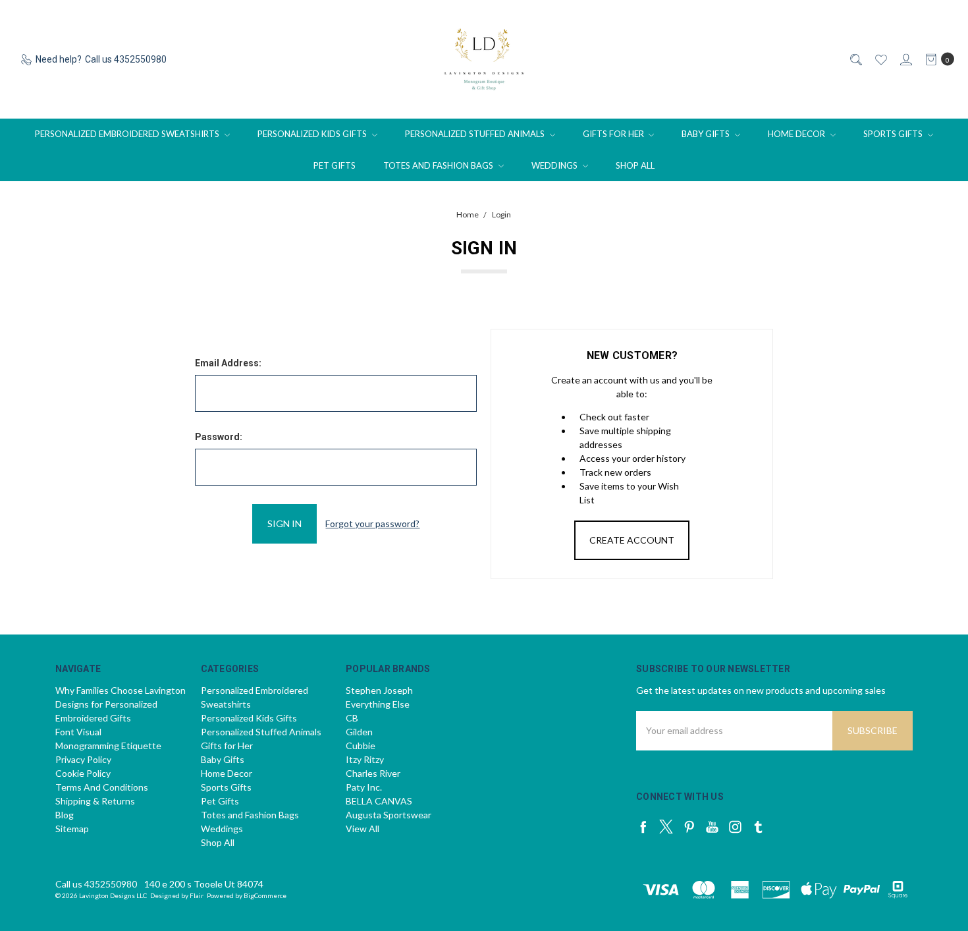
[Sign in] (905, 59)
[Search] (855, 59)
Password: (218, 437)
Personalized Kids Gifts (313, 133)
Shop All (635, 165)
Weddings (555, 165)
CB (352, 717)
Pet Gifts (334, 165)
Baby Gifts (707, 133)
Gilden (359, 731)
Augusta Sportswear (388, 814)
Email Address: (228, 363)
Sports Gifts (894, 133)
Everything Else (378, 704)
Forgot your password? (372, 523)
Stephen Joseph (379, 690)
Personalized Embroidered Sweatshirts (128, 133)
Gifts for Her (614, 133)
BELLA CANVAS (379, 800)
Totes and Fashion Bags (439, 165)
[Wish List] (880, 59)
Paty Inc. (364, 787)
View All (362, 828)
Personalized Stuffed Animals (476, 133)
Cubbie (360, 745)
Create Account (631, 540)
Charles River (373, 773)
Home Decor (797, 133)
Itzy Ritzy (365, 759)
